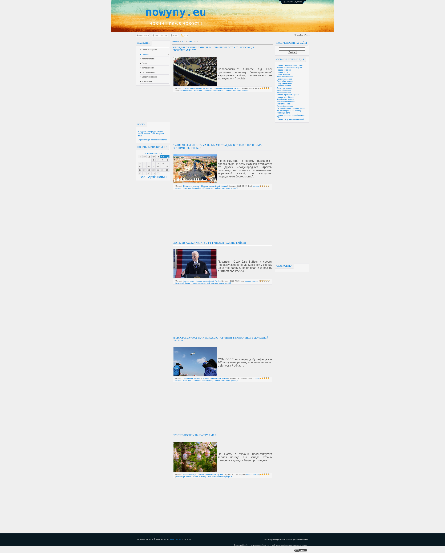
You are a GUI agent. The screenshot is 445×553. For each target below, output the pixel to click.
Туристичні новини (285, 104)
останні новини (186, 90)
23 (158, 170)
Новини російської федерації (289, 68)
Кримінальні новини (285, 99)
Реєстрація (161, 35)
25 (167, 170)
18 (167, 167)
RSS (186, 35)
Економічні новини (285, 81)
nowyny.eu (175, 12)
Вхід (175, 35)
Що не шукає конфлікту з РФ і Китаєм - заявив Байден (209, 243)
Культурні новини (284, 88)
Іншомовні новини (285, 77)
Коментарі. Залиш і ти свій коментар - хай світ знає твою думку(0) (221, 90)
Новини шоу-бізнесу (286, 97)
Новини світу (282, 72)
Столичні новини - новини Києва (291, 108)
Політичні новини (284, 79)
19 (140, 170)
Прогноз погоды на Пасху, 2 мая (194, 435)
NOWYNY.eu (175, 540)
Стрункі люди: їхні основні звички (152, 140)
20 (144, 170)
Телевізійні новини (285, 106)
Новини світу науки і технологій (290, 119)
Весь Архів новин (153, 177)
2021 (183, 42)
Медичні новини (284, 90)
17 (162, 167)
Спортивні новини (284, 83)
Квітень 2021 (153, 153)
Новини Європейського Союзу (290, 65)
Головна (144, 35)
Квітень (191, 42)
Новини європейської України (227, 88)
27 (144, 173)
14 (149, 167)
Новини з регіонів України (288, 95)
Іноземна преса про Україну (289, 110)
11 (167, 163)
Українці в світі (283, 113)
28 (149, 173)
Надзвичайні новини (285, 101)
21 (149, 170)
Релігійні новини (284, 92)
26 (140, 173)
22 (153, 170)
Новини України (284, 70)
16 (158, 167)
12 (140, 167)
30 (158, 173)
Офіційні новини (284, 86)
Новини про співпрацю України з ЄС (198, 88)
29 (153, 173)
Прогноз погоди (283, 74)
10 (162, 163)
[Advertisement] (296, 13)
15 (153, 167)
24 (162, 170)
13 (144, 167)
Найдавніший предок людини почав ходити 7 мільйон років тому (151, 134)
